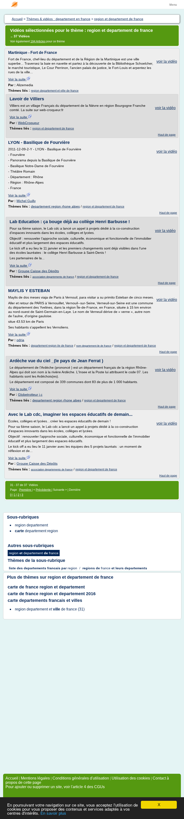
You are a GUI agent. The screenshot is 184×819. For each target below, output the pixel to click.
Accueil (12, 778)
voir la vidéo (166, 61)
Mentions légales (35, 778)
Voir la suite (17, 79)
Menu (173, 4)
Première (25, 489)
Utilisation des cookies (131, 778)
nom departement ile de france (93, 345)
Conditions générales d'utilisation (80, 778)
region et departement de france (53, 128)
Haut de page (167, 134)
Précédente (44, 489)
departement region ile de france (52, 345)
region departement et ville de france (55, 90)
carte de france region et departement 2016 (52, 593)
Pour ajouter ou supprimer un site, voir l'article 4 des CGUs (55, 787)
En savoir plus (53, 813)
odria (20, 340)
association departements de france (53, 276)
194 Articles (38, 41)
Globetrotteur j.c (30, 394)
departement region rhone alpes (55, 206)
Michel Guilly (26, 201)
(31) (50, 609)
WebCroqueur (28, 123)
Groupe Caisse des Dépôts (38, 271)
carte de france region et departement (46, 587)
